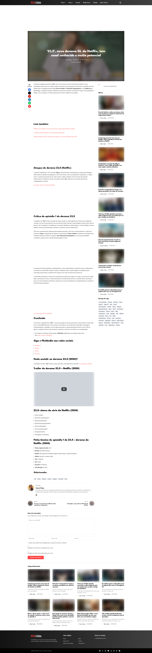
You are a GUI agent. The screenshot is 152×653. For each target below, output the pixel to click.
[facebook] (99, 650)
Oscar (113, 318)
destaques (44, 479)
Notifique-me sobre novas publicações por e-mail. (40, 553)
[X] (102, 650)
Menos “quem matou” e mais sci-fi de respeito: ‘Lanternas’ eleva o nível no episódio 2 (39, 615)
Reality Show (107, 320)
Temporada (101, 325)
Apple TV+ (106, 304)
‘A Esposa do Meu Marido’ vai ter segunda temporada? (49, 132)
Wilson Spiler (103, 143)
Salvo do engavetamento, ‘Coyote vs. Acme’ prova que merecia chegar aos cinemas (109, 241)
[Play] (64, 389)
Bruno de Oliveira (104, 245)
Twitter (37, 348)
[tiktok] (114, 650)
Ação (111, 304)
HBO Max (121, 313)
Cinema (115, 304)
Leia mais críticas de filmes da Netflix (44, 185)
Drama (112, 311)
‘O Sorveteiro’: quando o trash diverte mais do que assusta (109, 266)
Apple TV (101, 304)
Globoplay (113, 313)
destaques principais (103, 309)
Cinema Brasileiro (102, 306)
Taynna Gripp (68, 59)
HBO (117, 313)
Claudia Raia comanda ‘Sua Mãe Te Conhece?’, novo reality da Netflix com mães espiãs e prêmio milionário (110, 165)
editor (117, 311)
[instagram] (105, 650)
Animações (115, 302)
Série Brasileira (107, 322)
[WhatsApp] (111, 650)
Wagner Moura (112, 325)
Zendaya (118, 325)
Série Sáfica (61, 479)
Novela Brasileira (102, 318)
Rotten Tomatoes (120, 320)
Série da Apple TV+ (115, 322)
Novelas (109, 318)
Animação (110, 302)
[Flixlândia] (36, 2)
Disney (110, 309)
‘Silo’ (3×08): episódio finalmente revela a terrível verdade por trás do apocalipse (113, 615)
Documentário (120, 309)
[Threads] (116, 650)
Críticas (39, 479)
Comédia (109, 306)
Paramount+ (118, 318)
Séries (66, 479)
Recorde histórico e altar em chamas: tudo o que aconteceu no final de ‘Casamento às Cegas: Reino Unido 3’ (111, 113)
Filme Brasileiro (102, 313)
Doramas (49, 479)
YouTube (37, 353)
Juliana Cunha (103, 194)
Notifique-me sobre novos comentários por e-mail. (40, 548)
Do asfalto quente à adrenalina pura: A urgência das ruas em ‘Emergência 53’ (110, 290)
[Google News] (119, 650)
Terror (106, 325)
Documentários (102, 311)
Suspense (101, 322)
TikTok (37, 351)
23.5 (35, 479)
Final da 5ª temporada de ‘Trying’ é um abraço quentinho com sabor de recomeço (110, 190)
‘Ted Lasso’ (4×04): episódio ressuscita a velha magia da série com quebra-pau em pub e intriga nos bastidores (110, 215)
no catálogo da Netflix (85, 364)
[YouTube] (108, 650)
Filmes (107, 313)
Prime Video (101, 320)
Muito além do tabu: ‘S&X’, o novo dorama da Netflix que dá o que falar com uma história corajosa (87, 615)
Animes (120, 302)
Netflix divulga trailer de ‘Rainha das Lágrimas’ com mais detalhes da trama (55, 136)
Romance (113, 320)
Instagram (38, 345)
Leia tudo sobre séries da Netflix (43, 313)
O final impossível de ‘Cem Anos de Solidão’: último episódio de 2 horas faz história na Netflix (110, 139)
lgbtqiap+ (55, 479)
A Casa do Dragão (102, 302)
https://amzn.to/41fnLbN (44, 335)
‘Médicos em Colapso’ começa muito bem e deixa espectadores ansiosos (54, 129)
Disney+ (114, 309)
